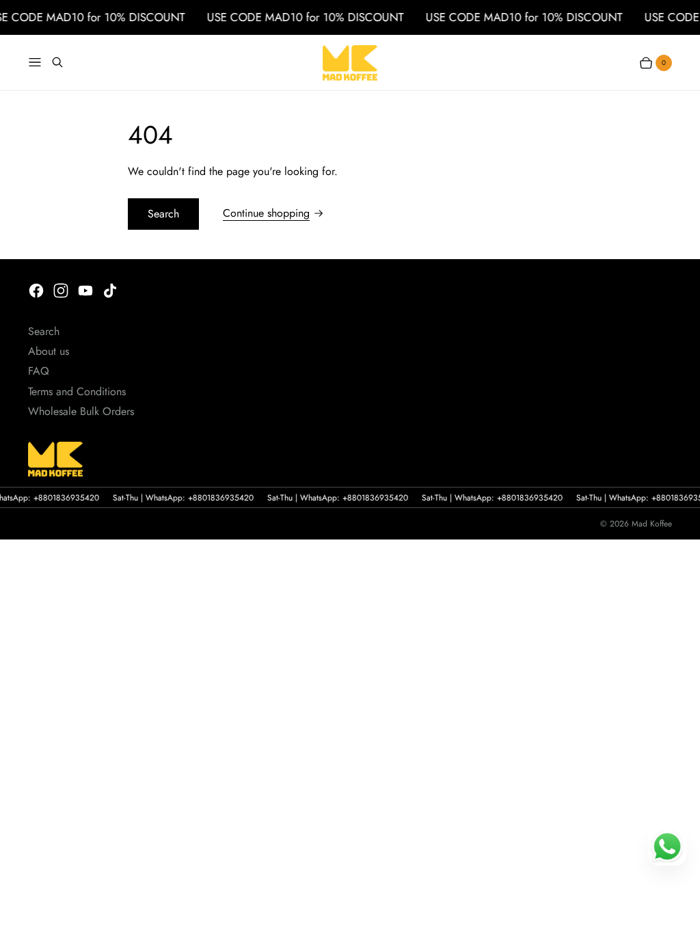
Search (163, 214)
